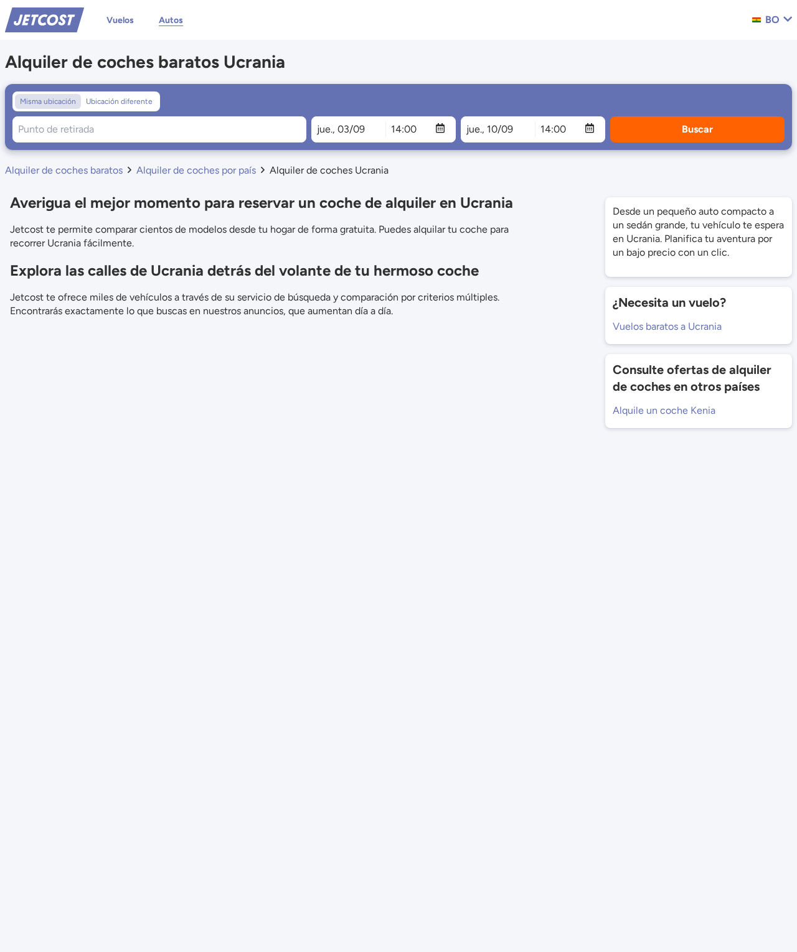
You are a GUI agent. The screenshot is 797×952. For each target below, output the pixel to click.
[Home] (44, 19)
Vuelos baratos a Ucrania (667, 326)
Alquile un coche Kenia (664, 410)
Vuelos (120, 20)
